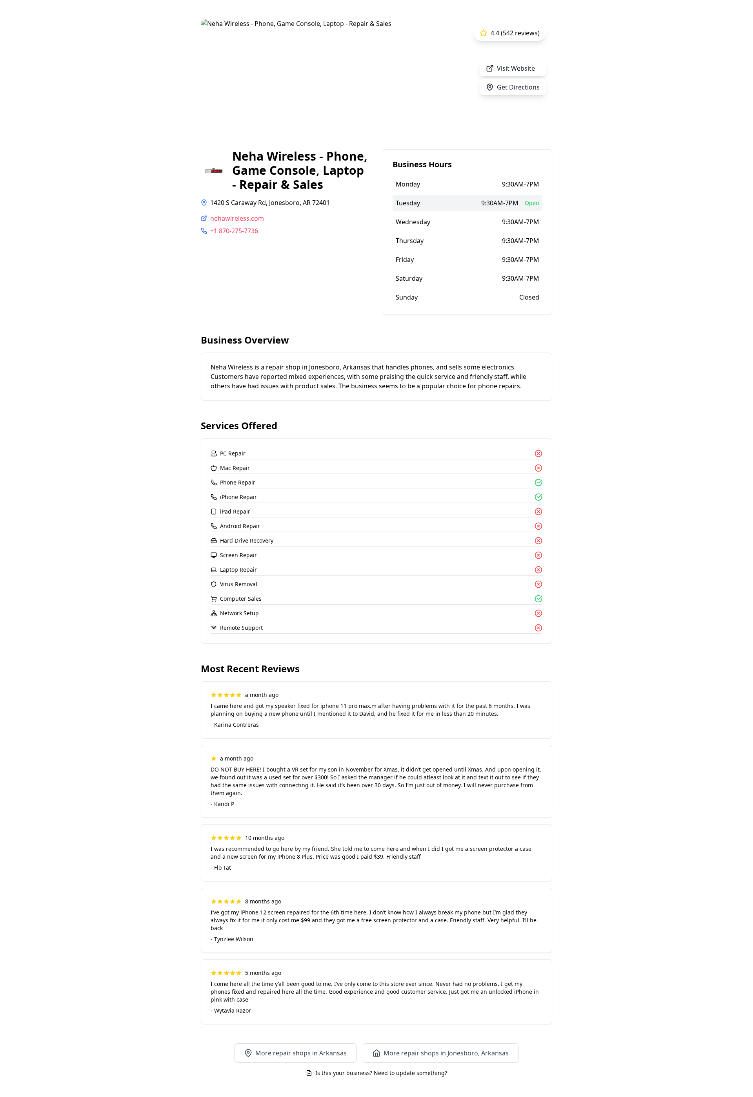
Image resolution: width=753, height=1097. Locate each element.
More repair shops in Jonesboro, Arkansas (446, 1053)
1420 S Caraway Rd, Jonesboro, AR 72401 (270, 202)
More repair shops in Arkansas (301, 1053)
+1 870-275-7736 (234, 231)
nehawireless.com (237, 218)
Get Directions (518, 87)
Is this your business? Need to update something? (381, 1073)
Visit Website (516, 68)
